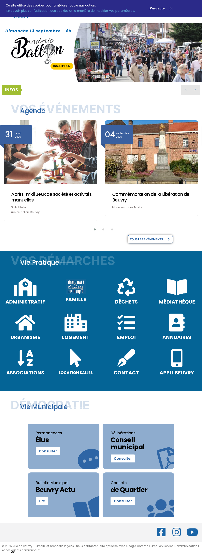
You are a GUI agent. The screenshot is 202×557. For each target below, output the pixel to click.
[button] (92, 229)
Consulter (48, 451)
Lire (42, 501)
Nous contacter (87, 546)
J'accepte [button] (157, 8)
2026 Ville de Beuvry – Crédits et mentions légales (39, 546)
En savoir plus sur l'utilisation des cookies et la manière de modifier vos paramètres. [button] (70, 10)
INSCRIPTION (61, 66)
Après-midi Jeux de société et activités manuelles (51, 197)
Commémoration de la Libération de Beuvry (150, 197)
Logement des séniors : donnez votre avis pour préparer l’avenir (93, 90)
